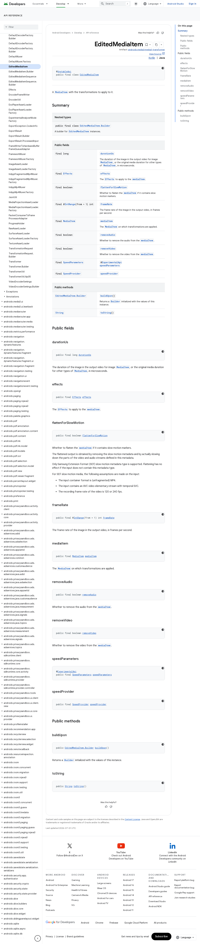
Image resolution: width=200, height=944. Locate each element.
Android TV (102, 903)
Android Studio (175, 3)
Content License (132, 819)
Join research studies (184, 897)
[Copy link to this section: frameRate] (71, 505)
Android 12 (128, 905)
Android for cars (105, 898)
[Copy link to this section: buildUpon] (70, 735)
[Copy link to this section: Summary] (72, 106)
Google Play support (184, 892)
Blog (48, 905)
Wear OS (101, 888)
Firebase (114, 922)
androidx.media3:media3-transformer (146, 49)
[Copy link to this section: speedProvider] (77, 692)
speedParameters (110, 265)
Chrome (99, 922)
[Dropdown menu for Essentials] (48, 4)
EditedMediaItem (89, 74)
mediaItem (138, 179)
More (80, 3)
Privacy (75, 900)
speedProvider (109, 273)
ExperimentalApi (112, 262)
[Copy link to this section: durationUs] (71, 342)
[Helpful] (157, 32)
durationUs (107, 153)
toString (105, 312)
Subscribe (161, 936)
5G (73, 905)
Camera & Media (80, 895)
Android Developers (61, 32)
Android (50, 880)
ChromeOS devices (107, 893)
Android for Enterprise (57, 885)
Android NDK (155, 906)
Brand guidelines (75, 936)
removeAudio (107, 234)
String (59, 312)
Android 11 (128, 910)
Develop (60, 3)
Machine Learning (80, 885)
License (60, 936)
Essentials (38, 3)
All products (160, 922)
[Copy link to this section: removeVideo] (75, 621)
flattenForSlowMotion (113, 187)
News (48, 900)
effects (105, 173)
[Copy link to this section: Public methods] (83, 721)
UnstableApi (64, 71)
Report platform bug (184, 880)
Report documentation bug (184, 886)
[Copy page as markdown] (156, 44)
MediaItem (61, 92)
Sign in (192, 3)
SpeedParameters (73, 262)
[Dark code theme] (163, 68)
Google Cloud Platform (136, 922)
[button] (20, 291)
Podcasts (50, 910)
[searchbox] (21, 27)
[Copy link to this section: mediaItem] (71, 544)
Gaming (76, 880)
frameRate (106, 204)
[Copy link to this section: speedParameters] (82, 659)
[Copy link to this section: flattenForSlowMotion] (87, 423)
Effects (67, 173)
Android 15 (128, 890)
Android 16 (128, 885)
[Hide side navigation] (38, 938)
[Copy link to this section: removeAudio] (75, 582)
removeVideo (107, 248)
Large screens (104, 883)
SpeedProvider (72, 273)
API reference (13, 15)
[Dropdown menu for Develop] (69, 4)
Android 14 (128, 895)
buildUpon (106, 295)
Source (49, 895)
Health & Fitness (79, 890)
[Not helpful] (162, 32)
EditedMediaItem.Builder (95, 125)
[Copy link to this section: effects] (66, 385)
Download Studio (157, 901)
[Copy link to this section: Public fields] (77, 328)
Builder (115, 301)
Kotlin (152, 58)
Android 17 (128, 880)
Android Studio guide (159, 886)
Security (50, 890)
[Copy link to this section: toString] (67, 774)
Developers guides (158, 891)
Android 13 (128, 900)
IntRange (70, 204)
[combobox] (115, 4)
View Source (155, 54)
